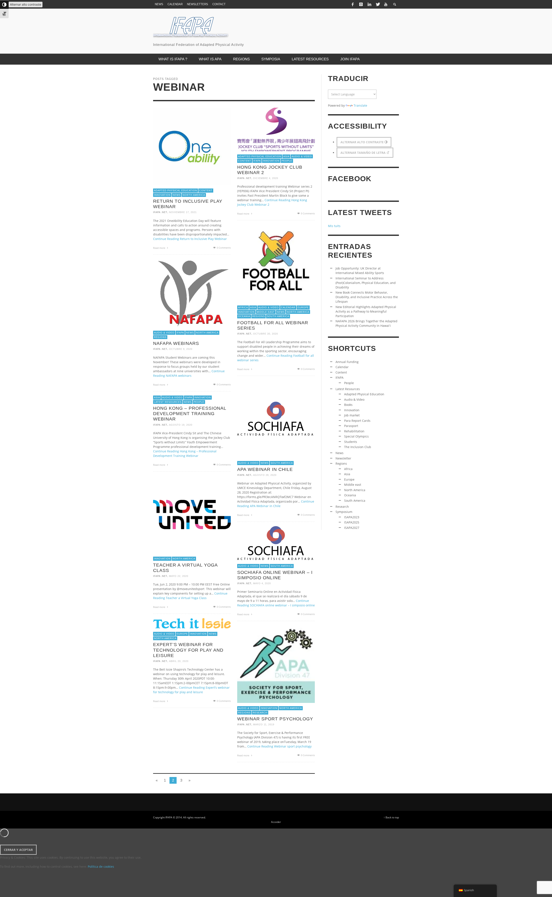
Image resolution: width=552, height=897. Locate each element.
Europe (303, 307)
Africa (243, 307)
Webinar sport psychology (275, 718)
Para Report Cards (357, 421)
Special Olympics (356, 436)
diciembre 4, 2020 (265, 178)
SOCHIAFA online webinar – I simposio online (275, 575)
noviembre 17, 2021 (183, 212)
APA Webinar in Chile (265, 469)
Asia (286, 156)
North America (194, 195)
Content (205, 190)
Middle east (266, 312)
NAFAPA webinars (176, 343)
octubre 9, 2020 (180, 349)
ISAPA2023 (351, 517)
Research (260, 712)
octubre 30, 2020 (265, 333)
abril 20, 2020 (178, 661)
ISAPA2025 (351, 522)
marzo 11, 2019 (263, 724)
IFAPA (257, 160)
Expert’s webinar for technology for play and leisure (188, 650)
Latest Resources (168, 402)
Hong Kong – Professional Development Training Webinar (189, 413)
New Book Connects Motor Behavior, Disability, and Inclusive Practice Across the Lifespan (367, 297)
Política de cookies (101, 866)
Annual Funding (347, 362)
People (287, 160)
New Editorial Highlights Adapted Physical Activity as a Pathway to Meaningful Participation (366, 311)
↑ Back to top (391, 817)
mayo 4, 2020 (262, 583)
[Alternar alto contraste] (4, 4)
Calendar (288, 307)
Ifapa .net (160, 212)
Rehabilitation (354, 431)
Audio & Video (302, 156)
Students (350, 442)
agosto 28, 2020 (264, 475)
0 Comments (223, 247)
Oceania (244, 316)
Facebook (350, 179)
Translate (360, 105)
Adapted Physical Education (175, 190)
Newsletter (343, 458)
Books (348, 405)
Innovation (162, 195)
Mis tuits (334, 226)
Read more (159, 247)
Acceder (276, 822)
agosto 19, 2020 (180, 425)
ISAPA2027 (351, 528)
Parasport (351, 426)
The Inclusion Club (357, 447)
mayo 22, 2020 (178, 576)
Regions (258, 316)
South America (278, 316)
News (176, 195)
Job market (352, 415)
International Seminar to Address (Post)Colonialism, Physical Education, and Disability (366, 282)
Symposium (344, 512)
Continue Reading (190, 239)
